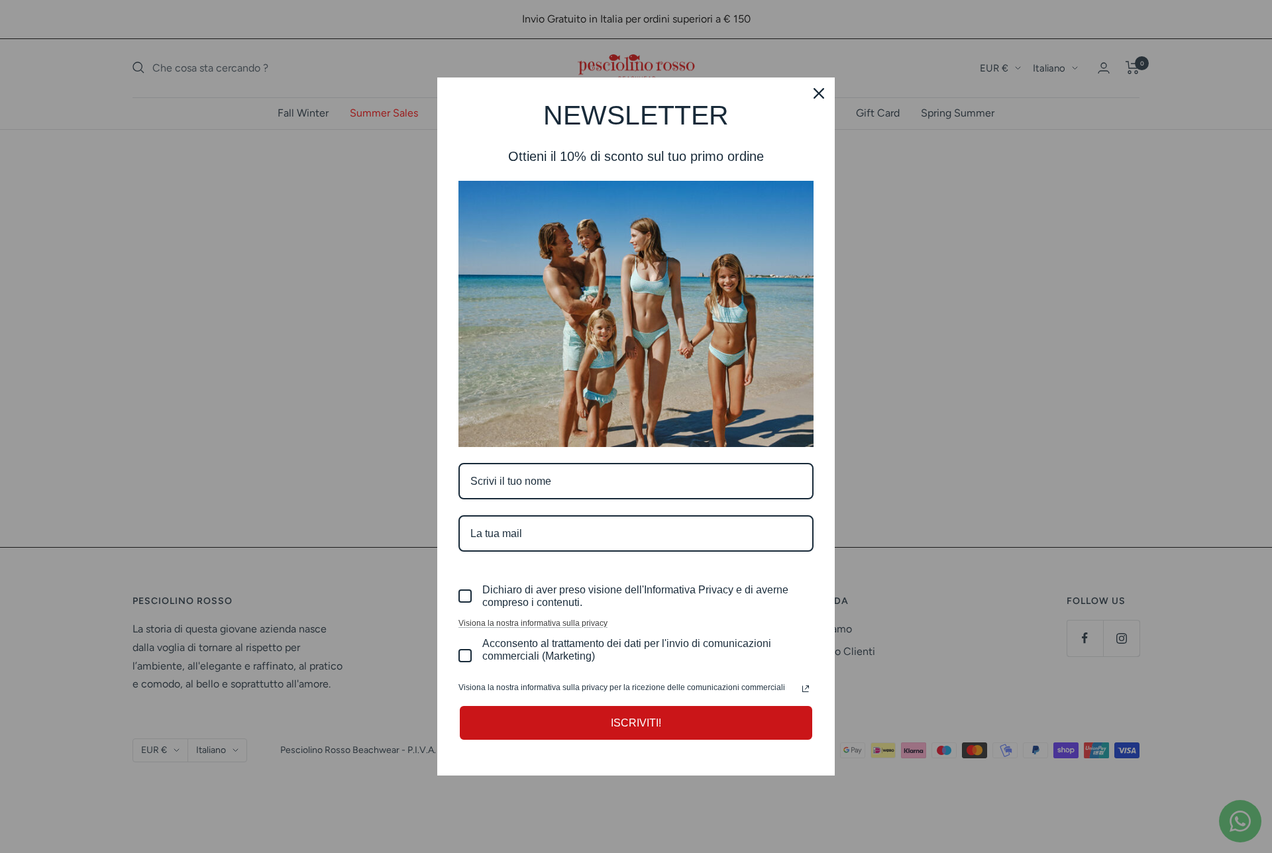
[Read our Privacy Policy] (806, 689)
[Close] (819, 93)
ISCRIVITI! (636, 722)
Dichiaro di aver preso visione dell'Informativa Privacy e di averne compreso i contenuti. (635, 596)
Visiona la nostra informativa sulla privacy (533, 623)
